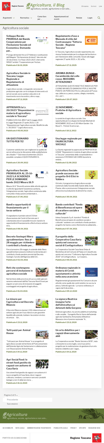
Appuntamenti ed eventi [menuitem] (61, 18)
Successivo (12, 404)
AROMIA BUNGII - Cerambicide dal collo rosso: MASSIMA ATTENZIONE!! (67, 77)
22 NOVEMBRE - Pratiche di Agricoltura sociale (68, 110)
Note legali (19, 428)
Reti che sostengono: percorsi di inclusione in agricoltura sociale (19, 270)
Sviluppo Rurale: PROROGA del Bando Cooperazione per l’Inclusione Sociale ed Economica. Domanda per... (18, 43)
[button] (11, 395)
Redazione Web (94, 428)
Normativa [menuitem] (24, 18)
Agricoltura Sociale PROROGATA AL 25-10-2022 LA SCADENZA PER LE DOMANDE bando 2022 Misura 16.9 (19, 176)
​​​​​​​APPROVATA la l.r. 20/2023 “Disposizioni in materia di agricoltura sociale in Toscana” (20, 112)
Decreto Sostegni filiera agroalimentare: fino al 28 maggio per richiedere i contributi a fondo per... (20, 241)
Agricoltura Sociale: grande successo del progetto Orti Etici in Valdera (67, 175)
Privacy (73, 428)
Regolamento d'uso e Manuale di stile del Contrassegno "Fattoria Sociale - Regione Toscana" (69, 42)
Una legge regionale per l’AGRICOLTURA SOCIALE (69, 141)
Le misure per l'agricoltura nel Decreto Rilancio (19, 302)
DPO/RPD (82, 428)
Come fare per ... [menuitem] (42, 18)
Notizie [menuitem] (79, 18)
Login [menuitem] (90, 18)
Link (100, 6)
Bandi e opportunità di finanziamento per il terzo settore (18, 207)
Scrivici (93, 6)
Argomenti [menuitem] (7, 18)
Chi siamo (84, 6)
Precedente (12, 399)
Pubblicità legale (61, 428)
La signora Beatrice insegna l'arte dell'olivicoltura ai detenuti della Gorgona (68, 303)
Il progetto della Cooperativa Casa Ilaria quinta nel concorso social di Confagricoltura (69, 241)
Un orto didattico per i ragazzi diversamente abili (68, 333)
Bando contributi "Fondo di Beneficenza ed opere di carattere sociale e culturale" (69, 209)
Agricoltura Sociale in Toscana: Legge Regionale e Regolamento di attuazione (18, 79)
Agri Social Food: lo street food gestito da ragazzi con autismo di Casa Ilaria (18, 364)
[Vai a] (13, 6)
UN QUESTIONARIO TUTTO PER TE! (17, 140)
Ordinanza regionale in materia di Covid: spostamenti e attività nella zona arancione (68, 272)
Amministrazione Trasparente (39, 428)
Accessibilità (8, 428)
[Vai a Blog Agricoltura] (48, 6)
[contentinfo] (52, 425)
